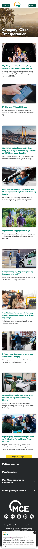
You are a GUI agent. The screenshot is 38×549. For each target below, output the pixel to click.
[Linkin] (25, 516)
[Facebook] (6, 516)
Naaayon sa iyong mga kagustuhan (13, 537)
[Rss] (32, 516)
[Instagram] (19, 516)
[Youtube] (13, 516)
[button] (19, 456)
